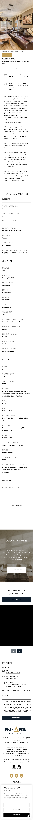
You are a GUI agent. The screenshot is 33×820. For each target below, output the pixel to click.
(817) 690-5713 (11, 678)
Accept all (16, 815)
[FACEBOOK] (11, 776)
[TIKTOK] (21, 776)
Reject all (16, 805)
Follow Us (16, 600)
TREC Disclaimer (16, 755)
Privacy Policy (22, 711)
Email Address (8, 696)
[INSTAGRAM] (16, 776)
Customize (16, 810)
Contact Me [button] (16, 570)
